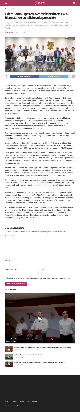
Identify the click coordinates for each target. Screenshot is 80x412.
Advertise (14, 401)
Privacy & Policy (24, 401)
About (6, 401)
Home (6, 9)
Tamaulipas (13, 9)
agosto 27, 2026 (11, 341)
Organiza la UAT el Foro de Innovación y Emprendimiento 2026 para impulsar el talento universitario (43, 347)
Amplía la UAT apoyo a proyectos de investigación (28, 355)
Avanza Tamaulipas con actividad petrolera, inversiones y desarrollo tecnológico (30, 339)
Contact (34, 401)
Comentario (9, 236)
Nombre (8, 260)
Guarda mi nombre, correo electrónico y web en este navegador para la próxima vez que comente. (38, 278)
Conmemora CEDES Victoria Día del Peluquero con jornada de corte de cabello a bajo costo (40, 362)
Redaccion (10, 32)
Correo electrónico (12, 269)
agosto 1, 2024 (20, 32)
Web (42, 269)
